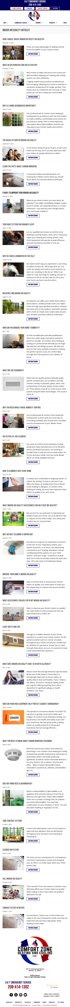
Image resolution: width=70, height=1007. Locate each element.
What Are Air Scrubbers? (13, 370)
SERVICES (9, 1002)
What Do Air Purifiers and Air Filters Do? (20, 65)
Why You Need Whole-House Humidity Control (22, 407)
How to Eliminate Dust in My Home (17, 471)
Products (52, 23)
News (65, 23)
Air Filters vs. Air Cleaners (14, 436)
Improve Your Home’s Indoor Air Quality (19, 574)
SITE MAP (61, 1002)
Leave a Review (52, 990)
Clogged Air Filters (11, 849)
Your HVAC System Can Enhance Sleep (18, 224)
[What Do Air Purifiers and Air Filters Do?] (13, 78)
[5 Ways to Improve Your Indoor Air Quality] (13, 206)
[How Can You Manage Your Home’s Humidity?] (13, 341)
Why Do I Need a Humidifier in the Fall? (19, 256)
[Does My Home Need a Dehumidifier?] (13, 798)
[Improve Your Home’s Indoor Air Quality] (13, 587)
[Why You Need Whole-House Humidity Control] (13, 421)
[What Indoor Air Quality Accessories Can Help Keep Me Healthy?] (13, 519)
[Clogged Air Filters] (13, 863)
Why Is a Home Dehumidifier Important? (19, 105)
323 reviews (54, 987)
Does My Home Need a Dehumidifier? (17, 783)
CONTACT (52, 1002)
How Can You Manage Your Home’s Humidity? (21, 327)
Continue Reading (33, 54)
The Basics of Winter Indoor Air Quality (20, 140)
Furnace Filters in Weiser (13, 907)
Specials (28, 1002)
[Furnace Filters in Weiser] (13, 921)
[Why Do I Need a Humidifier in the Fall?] (13, 269)
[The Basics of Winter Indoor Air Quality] (13, 153)
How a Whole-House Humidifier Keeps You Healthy (23, 39)
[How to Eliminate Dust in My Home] (13, 484)
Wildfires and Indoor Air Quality (16, 293)
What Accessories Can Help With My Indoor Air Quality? (26, 600)
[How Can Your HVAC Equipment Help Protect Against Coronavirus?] (13, 717)
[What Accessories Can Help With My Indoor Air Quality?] (13, 614)
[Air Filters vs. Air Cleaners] (13, 450)
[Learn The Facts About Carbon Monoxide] (13, 180)
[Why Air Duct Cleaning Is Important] (13, 547)
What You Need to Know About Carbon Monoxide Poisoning (27, 741)
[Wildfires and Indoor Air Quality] (13, 306)
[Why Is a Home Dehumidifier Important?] (13, 119)
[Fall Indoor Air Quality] (13, 892)
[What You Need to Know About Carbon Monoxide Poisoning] (13, 754)
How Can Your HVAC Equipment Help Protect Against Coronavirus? (31, 703)
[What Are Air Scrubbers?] (13, 383)
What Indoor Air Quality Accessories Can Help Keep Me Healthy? (30, 505)
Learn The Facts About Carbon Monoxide (20, 166)
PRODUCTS (18, 1002)
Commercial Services (21, 23)
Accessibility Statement (49, 1005)
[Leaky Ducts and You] (13, 640)
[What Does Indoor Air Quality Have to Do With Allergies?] (13, 677)
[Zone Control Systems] (13, 835)
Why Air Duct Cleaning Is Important (18, 534)
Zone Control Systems (12, 820)
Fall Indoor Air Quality (12, 878)
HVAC (4, 23)
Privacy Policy (36, 1005)
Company (38, 23)
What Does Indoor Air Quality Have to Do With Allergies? (27, 664)
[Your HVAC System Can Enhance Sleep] (13, 238)
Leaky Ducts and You (11, 626)
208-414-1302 (35, 4)
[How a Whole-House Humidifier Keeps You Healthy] (13, 52)
